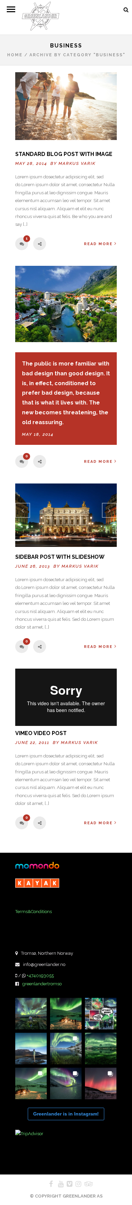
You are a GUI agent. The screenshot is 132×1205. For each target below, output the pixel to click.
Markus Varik (77, 163)
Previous (22, 510)
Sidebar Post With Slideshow (60, 557)
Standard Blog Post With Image (63, 154)
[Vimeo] (66, 1184)
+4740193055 (40, 975)
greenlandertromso (42, 983)
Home (15, 55)
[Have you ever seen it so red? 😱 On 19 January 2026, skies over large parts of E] (100, 1083)
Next (109, 510)
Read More (98, 244)
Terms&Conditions (33, 911)
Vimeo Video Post (41, 733)
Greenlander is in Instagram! (66, 1114)
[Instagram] (75, 1184)
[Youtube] (57, 1184)
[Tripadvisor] (84, 1184)
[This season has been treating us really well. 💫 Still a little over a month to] (31, 1083)
